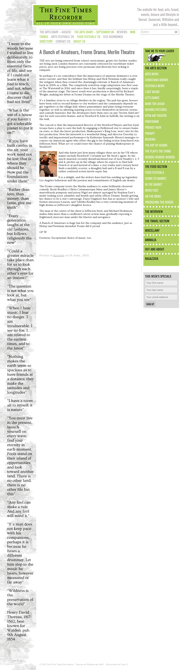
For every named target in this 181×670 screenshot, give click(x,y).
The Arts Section (156, 68)
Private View (153, 127)
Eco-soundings (113, 36)
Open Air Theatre (156, 115)
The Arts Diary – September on (94, 32)
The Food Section (156, 166)
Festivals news (154, 85)
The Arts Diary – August (55, 32)
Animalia (150, 239)
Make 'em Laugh (155, 103)
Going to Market (155, 178)
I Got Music (152, 91)
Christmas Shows (156, 79)
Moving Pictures (156, 109)
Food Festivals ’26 (88, 36)
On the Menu (153, 196)
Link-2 (124, 664)
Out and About (154, 249)
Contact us (63, 41)
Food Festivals (154, 172)
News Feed (151, 190)
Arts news (151, 74)
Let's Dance (152, 97)
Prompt (150, 133)
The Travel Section (157, 221)
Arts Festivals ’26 (62, 36)
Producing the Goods (159, 202)
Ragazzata (151, 258)
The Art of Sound (156, 145)
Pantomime (152, 121)
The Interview (154, 211)
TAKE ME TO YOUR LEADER (159, 51)
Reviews (122, 32)
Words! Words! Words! (160, 157)
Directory (46, 41)
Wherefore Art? (95, 664)
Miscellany (152, 230)
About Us (79, 41)
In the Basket (153, 184)
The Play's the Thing (158, 151)
